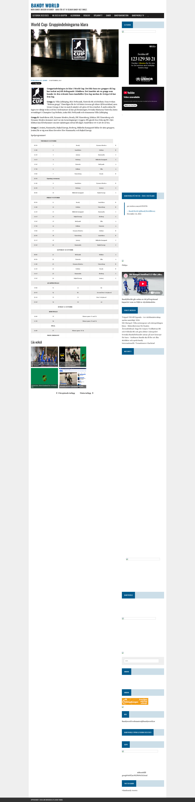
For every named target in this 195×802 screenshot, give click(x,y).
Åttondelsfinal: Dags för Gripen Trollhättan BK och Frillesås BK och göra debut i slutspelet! (72, 364)
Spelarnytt (98, 15)
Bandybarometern (121, 15)
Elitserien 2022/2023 (41, 15)
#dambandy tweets (129, 790)
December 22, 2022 (134, 214)
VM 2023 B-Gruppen (59, 15)
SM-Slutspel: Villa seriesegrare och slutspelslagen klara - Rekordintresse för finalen (44, 364)
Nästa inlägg (85, 393)
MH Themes (59, 800)
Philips (124, 265)
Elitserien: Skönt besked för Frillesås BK (44, 386)
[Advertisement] (143, 132)
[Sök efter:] (141, 660)
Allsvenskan (75, 15)
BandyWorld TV (138, 15)
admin (45, 80)
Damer (108, 15)
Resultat (87, 15)
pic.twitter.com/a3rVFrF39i (137, 206)
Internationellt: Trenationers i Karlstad (138, 343)
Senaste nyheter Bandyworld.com (71, 386)
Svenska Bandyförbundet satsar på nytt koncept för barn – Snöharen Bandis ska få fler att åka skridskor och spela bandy (141, 337)
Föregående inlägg (66, 393)
